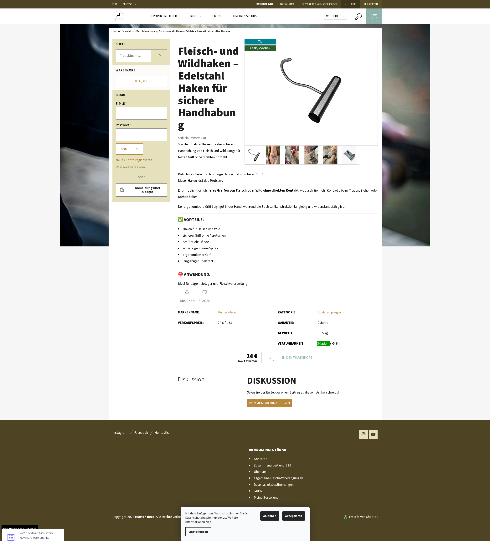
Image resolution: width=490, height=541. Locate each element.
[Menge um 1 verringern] (274, 360)
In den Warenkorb (297, 357)
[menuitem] (166, 16)
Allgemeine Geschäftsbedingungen (278, 478)
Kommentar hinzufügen (269, 402)
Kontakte (260, 458)
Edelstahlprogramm (332, 312)
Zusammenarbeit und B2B (272, 465)
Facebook (141, 432)
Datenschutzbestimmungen (274, 484)
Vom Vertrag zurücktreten (20, 529)
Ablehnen (269, 516)
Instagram (119, 432)
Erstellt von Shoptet (363, 516)
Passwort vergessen (130, 167)
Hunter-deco (227, 312)
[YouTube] (373, 434)
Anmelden (129, 149)
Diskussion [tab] (191, 379)
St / (141, 81)
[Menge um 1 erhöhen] (274, 355)
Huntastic (162, 432)
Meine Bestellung (266, 497)
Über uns (260, 471)
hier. (208, 522)
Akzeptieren (293, 516)
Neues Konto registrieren (134, 160)
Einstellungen (198, 532)
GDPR (258, 491)
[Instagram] (363, 434)
